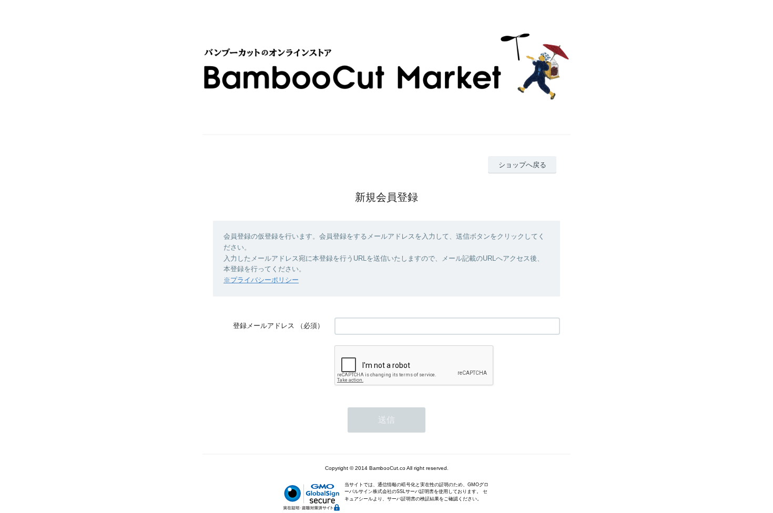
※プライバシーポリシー (261, 280)
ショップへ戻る (522, 165)
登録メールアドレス (263, 326)
